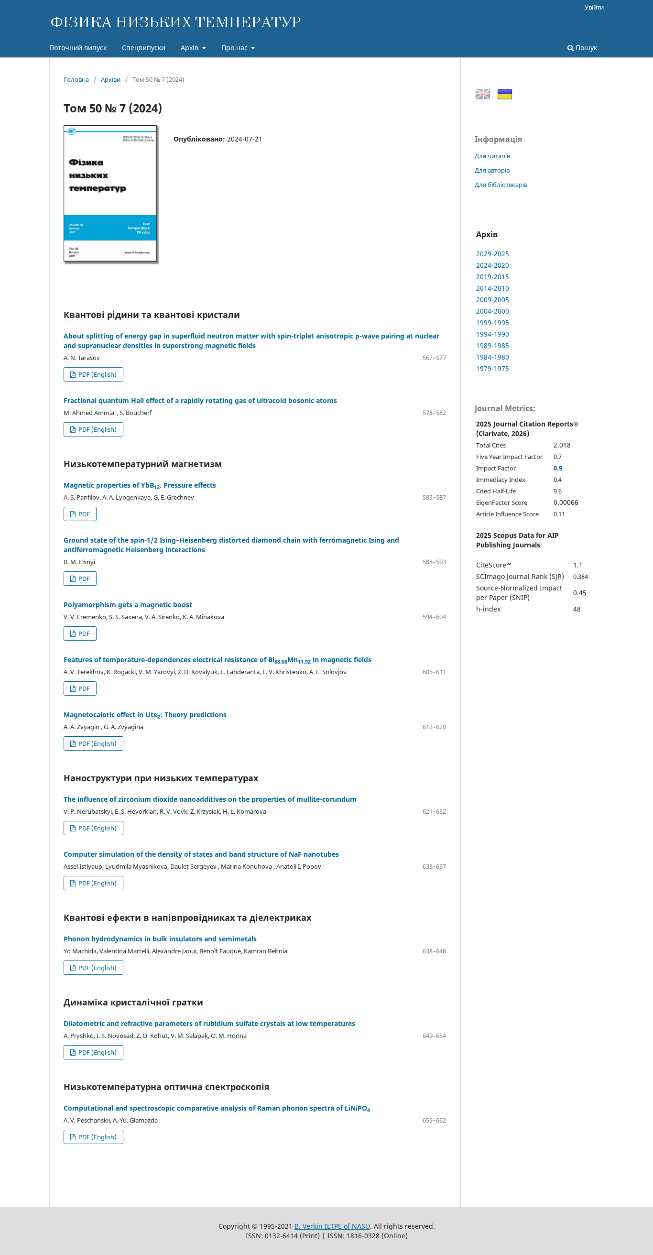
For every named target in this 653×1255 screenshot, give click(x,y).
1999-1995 (492, 322)
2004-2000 (492, 311)
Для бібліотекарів (501, 184)
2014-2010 (492, 288)
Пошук (585, 47)
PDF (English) (97, 374)
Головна (76, 79)
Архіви (110, 79)
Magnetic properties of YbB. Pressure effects (140, 485)
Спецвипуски (143, 47)
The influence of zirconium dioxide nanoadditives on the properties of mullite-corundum (210, 799)
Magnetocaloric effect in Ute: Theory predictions (145, 714)
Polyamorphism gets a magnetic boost (128, 604)
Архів (190, 47)
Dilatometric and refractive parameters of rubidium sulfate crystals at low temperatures (209, 1023)
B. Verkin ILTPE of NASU (332, 1226)
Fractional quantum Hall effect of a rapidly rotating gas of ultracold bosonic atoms (200, 400)
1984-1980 (492, 356)
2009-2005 (492, 299)
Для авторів (492, 170)
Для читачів (492, 156)
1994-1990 (492, 333)
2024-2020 (492, 265)
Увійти (594, 7)
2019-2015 (492, 276)
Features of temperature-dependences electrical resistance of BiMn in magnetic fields (217, 659)
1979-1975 (492, 368)
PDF (83, 514)
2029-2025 (492, 253)
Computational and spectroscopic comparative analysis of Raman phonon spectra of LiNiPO (217, 1108)
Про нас (235, 47)
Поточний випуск (78, 47)
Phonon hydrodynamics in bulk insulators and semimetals (160, 938)
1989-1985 (492, 345)
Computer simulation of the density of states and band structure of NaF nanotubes (201, 854)
